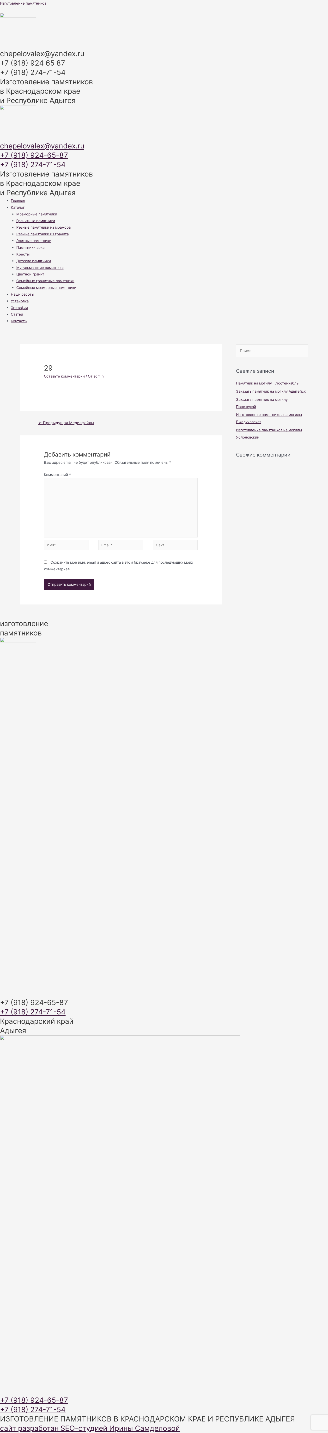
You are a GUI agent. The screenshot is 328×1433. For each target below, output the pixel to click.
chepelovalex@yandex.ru (42, 145)
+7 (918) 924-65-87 (34, 155)
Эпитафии (19, 307)
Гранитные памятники (35, 221)
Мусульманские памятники (40, 267)
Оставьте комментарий (64, 376)
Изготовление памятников (23, 3)
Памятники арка (30, 247)
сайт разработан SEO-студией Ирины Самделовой (90, 1428)
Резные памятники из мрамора (43, 227)
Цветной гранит (30, 274)
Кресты (23, 254)
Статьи (17, 314)
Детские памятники (33, 261)
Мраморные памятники (36, 214)
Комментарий (57, 474)
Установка (20, 301)
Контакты (19, 321)
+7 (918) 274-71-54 (33, 164)
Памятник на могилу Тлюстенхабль (267, 383)
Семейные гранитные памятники (45, 281)
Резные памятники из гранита (42, 234)
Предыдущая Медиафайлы (66, 423)
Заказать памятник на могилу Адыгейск (271, 391)
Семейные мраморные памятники (46, 287)
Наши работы (22, 294)
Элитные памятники (33, 240)
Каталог (18, 207)
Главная (18, 200)
